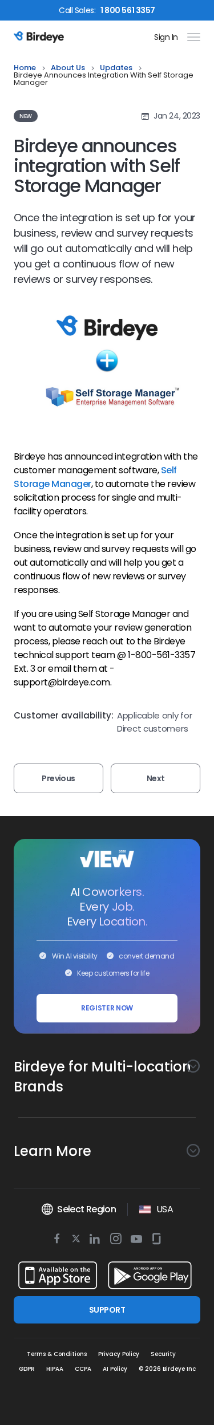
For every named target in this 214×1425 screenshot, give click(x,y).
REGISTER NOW (107, 1008)
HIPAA (54, 1369)
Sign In (166, 37)
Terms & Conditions (57, 1354)
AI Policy (115, 1369)
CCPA (83, 1369)
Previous (58, 778)
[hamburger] (191, 37)
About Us (68, 68)
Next (156, 778)
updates (116, 68)
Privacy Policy (118, 1354)
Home (25, 68)
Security (163, 1354)
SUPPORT (107, 1310)
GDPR (27, 1369)
